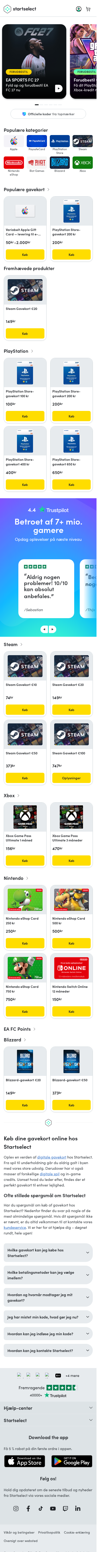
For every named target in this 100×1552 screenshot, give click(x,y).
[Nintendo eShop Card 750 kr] (25, 968)
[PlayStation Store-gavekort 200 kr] (71, 211)
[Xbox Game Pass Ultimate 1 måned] (25, 817)
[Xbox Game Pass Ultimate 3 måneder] (71, 817)
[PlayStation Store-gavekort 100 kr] (25, 372)
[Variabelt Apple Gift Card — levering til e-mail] (25, 211)
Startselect (15, 1420)
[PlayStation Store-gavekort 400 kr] (25, 441)
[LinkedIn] (79, 1508)
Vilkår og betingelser (19, 1532)
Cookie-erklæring (77, 1532)
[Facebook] (29, 1508)
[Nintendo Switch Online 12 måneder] (71, 968)
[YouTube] (54, 1508)
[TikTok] (42, 1508)
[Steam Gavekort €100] (71, 734)
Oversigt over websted (21, 1540)
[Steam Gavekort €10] (25, 666)
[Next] (52, 629)
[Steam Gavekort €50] (25, 734)
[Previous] (44, 629)
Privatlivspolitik (49, 1532)
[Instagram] (17, 1508)
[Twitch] (67, 1508)
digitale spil (50, 1173)
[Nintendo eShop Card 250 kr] (25, 900)
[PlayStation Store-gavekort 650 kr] (71, 441)
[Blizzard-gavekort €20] (25, 1061)
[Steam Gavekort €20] (25, 290)
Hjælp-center (18, 1407)
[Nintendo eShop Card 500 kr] (71, 900)
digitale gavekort (51, 1157)
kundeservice (15, 1227)
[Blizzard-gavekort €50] (71, 1061)
